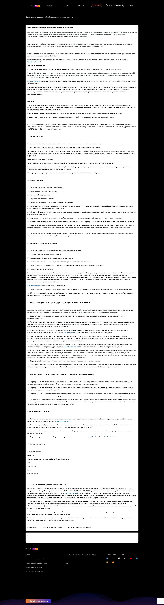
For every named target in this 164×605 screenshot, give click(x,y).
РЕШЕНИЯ (50, 5)
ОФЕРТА (28, 555)
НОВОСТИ (81, 5)
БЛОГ (67, 563)
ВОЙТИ (132, 5)
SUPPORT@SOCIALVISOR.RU (34, 571)
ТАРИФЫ (65, 5)
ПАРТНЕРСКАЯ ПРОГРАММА (75, 559)
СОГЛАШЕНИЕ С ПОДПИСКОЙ (35, 559)
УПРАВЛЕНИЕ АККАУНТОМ (34, 567)
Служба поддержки (38, 601)
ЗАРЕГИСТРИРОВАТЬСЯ (115, 5)
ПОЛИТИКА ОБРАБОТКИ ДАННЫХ (36, 563)
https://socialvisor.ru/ (34, 62)
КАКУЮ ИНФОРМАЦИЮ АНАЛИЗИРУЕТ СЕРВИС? (81, 555)
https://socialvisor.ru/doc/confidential (103, 437)
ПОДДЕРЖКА (96, 5)
